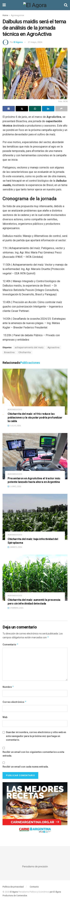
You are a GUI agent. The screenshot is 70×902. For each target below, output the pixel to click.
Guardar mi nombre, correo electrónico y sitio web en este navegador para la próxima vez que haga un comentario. (36, 736)
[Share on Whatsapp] (35, 108)
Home (5, 15)
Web (5, 717)
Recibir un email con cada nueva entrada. (26, 766)
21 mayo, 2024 (35, 42)
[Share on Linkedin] (48, 108)
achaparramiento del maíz (29, 347)
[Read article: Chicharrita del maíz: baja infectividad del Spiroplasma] (35, 517)
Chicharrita (25, 352)
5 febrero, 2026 (16, 608)
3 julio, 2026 (15, 426)
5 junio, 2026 (15, 486)
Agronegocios (17, 15)
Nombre (8, 686)
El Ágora (18, 42)
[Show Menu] (4, 5)
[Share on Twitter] (22, 108)
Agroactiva (53, 347)
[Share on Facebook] (9, 108)
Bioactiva (9, 352)
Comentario (10, 644)
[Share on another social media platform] (61, 108)
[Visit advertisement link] (35, 809)
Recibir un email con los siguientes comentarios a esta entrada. (33, 754)
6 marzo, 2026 (15, 547)
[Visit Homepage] (35, 5)
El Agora (14, 892)
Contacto (34, 886)
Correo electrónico (15, 701)
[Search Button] (65, 5)
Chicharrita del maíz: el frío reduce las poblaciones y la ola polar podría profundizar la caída (35, 417)
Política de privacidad (13, 886)
